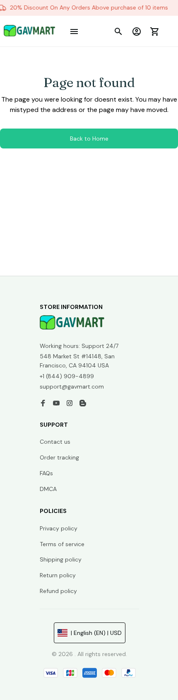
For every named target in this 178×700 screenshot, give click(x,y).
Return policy (58, 575)
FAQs (46, 473)
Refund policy (58, 591)
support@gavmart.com (72, 386)
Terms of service (62, 544)
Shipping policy (61, 559)
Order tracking (59, 457)
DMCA (48, 489)
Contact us (55, 441)
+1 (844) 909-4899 (67, 376)
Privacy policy (58, 528)
